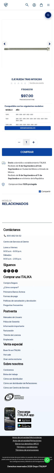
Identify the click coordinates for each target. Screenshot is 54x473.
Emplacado (8, 339)
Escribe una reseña (37, 83)
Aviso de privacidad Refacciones (27, 440)
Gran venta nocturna (12, 359)
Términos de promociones (27, 450)
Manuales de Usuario (12, 317)
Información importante (13, 326)
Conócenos (8, 370)
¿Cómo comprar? (11, 287)
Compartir (45, 191)
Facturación (8, 330)
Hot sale (7, 354)
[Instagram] (12, 271)
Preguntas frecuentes (13, 305)
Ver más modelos (27, 128)
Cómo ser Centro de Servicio (16, 387)
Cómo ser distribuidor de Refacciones (20, 383)
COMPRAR (27, 152)
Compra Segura (10, 283)
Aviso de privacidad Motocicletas (27, 437)
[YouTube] (16, 271)
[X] (8, 271)
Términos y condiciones (27, 447)
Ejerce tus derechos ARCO (27, 443)
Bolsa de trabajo (10, 374)
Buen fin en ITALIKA (11, 350)
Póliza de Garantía (11, 321)
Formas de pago (10, 296)
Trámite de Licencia (12, 335)
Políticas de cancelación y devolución (19, 300)
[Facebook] (5, 271)
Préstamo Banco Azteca (14, 292)
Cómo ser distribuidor (13, 379)
